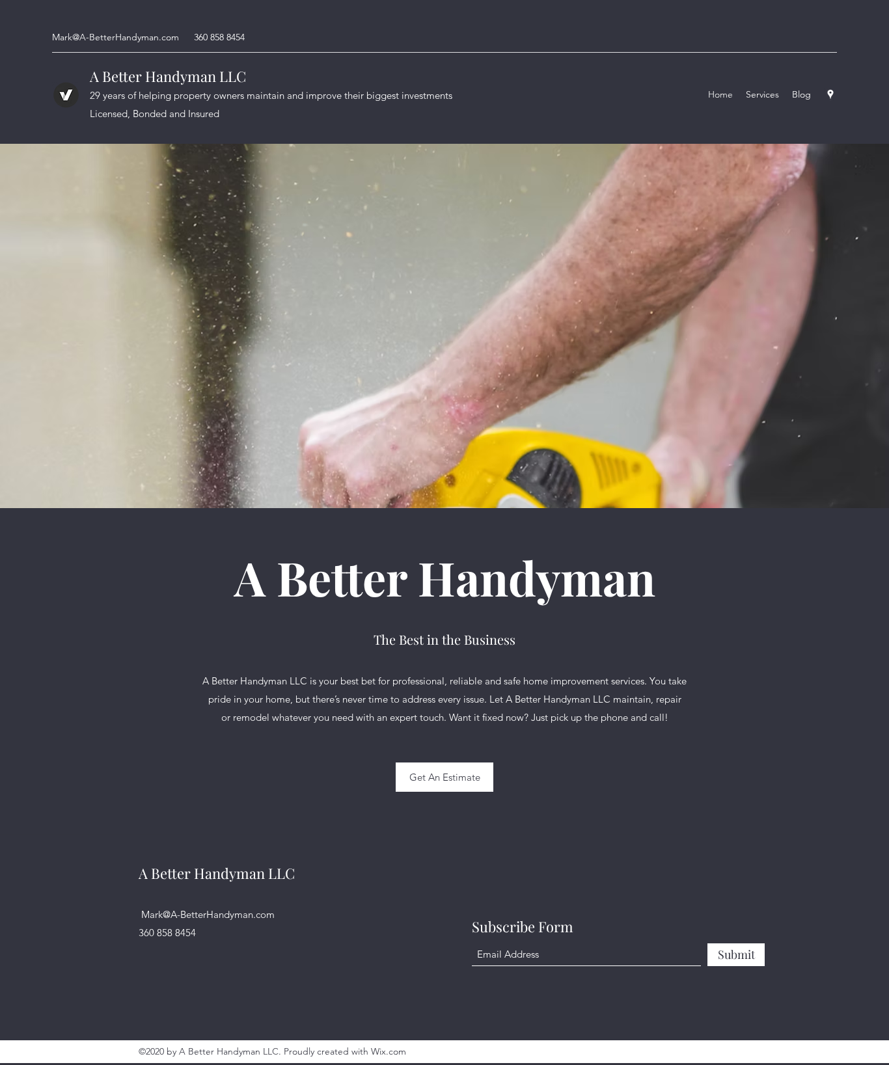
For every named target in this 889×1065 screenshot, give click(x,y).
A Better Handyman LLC (168, 76)
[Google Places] (830, 94)
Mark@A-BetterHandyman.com (115, 37)
